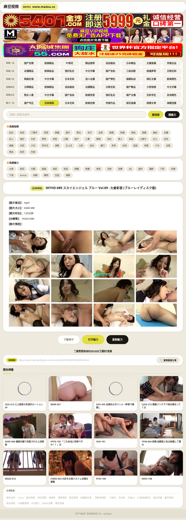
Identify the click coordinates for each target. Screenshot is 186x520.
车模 (173, 168)
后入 (11, 139)
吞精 (35, 175)
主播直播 (151, 63)
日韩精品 (29, 87)
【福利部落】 (100, 497)
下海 (11, 175)
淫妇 (109, 139)
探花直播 (131, 103)
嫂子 (68, 132)
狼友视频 (10, 503)
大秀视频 (151, 87)
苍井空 (45, 145)
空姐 (33, 152)
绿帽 (76, 168)
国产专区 (29, 103)
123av (21, 497)
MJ (130, 168)
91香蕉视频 (23, 503)
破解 (11, 145)
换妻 (144, 132)
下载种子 (69, 339)
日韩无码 (171, 70)
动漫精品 (29, 70)
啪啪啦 (52, 497)
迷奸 (140, 168)
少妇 (33, 145)
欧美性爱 (90, 95)
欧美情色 (171, 79)
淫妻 (120, 168)
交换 (109, 168)
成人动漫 (90, 79)
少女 (157, 145)
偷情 (111, 132)
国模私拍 (131, 79)
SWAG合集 (47, 503)
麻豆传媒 (157, 497)
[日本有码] (37, 188)
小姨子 (143, 139)
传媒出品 (171, 63)
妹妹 (131, 139)
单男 (98, 168)
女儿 (155, 139)
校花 (22, 152)
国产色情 (29, 63)
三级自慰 (131, 70)
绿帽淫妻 (171, 103)
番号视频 (169, 497)
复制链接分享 (168, 360)
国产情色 (110, 79)
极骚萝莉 (151, 70)
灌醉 (151, 168)
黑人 (120, 139)
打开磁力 (93, 339)
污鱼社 (113, 497)
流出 (92, 145)
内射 (22, 145)
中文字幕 (90, 70)
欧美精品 (49, 63)
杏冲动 (122, 497)
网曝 (57, 132)
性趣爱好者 (85, 497)
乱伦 (11, 132)
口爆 (66, 139)
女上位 (69, 145)
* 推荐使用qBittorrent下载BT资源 (93, 351)
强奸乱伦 (69, 70)
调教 (57, 145)
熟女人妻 (29, 95)
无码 (166, 139)
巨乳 (33, 139)
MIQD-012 (10, 478)
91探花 (69, 63)
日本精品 (131, 63)
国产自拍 (110, 70)
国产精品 (131, 87)
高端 (44, 168)
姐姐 (135, 145)
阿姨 (122, 132)
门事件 (34, 132)
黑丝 (11, 152)
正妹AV (131, 497)
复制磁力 (117, 339)
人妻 (87, 139)
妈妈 (22, 132)
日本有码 (49, 103)
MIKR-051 (55, 404)
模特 (46, 175)
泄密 (46, 132)
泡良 (66, 168)
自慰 (168, 145)
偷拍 (155, 132)
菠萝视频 (62, 497)
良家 (55, 168)
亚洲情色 (171, 95)
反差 (100, 132)
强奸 (22, 139)
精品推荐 (90, 63)
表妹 (133, 132)
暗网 (98, 139)
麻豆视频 (30, 497)
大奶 (81, 145)
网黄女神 (151, 103)
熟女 (79, 132)
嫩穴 (103, 145)
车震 (166, 132)
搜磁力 (172, 114)
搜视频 (155, 114)
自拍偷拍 (110, 63)
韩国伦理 (29, 79)
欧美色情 (90, 103)
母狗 (55, 139)
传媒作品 (110, 103)
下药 (162, 168)
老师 (114, 145)
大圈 (33, 168)
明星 (146, 145)
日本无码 (69, 79)
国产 (76, 139)
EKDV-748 (147, 478)
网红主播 (151, 79)
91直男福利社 (144, 497)
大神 (11, 168)
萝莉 (44, 139)
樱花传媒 (59, 503)
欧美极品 (49, 70)
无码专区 (151, 95)
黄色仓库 (10, 497)
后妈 (124, 145)
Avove (23, 175)
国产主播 (131, 95)
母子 (90, 132)
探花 (22, 168)
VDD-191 (100, 441)
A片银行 (35, 503)
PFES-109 (101, 478)
